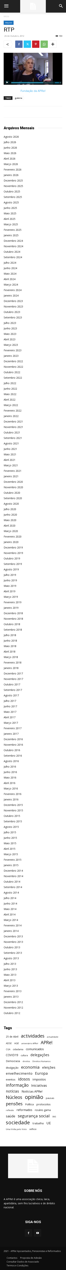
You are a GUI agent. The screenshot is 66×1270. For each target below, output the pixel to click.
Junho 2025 (10, 208)
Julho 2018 (10, 635)
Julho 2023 (10, 323)
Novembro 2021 (13, 427)
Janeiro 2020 (11, 542)
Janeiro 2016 (11, 799)
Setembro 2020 (13, 498)
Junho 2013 (10, 969)
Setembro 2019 (13, 564)
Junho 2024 (10, 268)
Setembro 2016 (13, 755)
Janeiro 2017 (11, 733)
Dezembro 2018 (13, 613)
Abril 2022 (9, 399)
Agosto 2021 (11, 443)
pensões (14, 1104)
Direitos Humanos (41, 1061)
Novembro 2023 (13, 306)
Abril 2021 (9, 460)
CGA (8, 1049)
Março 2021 (11, 465)
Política (29, 1104)
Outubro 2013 (12, 947)
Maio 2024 (10, 273)
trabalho (38, 1123)
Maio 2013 (10, 974)
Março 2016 (11, 788)
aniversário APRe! (29, 1043)
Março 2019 (11, 596)
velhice (32, 1129)
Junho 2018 (10, 640)
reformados (24, 1110)
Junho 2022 (10, 388)
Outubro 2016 (12, 750)
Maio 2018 (10, 646)
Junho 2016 (10, 772)
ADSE (9, 1043)
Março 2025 (11, 224)
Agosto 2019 (11, 569)
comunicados (35, 1049)
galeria (18, 98)
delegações (39, 1055)
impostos (39, 1079)
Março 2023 (11, 345)
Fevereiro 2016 (12, 794)
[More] (53, 44)
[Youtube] (37, 1232)
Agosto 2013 (11, 958)
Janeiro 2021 (11, 476)
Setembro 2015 (13, 821)
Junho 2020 (10, 514)
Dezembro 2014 (13, 870)
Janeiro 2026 (11, 175)
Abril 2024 (9, 279)
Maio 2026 (10, 153)
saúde (10, 1116)
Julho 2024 (10, 262)
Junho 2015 (10, 837)
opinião (34, 1097)
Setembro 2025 (13, 197)
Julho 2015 (10, 832)
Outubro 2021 (12, 432)
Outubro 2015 (12, 816)
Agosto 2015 (11, 827)
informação (17, 1085)
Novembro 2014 (13, 876)
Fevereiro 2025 (12, 230)
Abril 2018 (9, 651)
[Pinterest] (35, 44)
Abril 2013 (9, 980)
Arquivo (8, 22)
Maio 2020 (10, 520)
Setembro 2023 (13, 317)
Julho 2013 (10, 963)
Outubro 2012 (12, 1013)
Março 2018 (11, 657)
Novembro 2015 (13, 810)
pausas (50, 1098)
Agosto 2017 (11, 695)
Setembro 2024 (13, 257)
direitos (26, 1061)
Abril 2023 (9, 339)
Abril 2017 (9, 717)
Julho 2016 (10, 766)
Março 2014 (11, 920)
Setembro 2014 (13, 887)
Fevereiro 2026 (12, 169)
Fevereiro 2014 (12, 925)
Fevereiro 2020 (12, 536)
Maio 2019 (10, 586)
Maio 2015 (10, 843)
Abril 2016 (9, 783)
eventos (10, 1079)
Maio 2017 (10, 712)
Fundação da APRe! (33, 91)
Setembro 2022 (13, 377)
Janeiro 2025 (11, 235)
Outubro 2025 (12, 191)
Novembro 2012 (13, 1007)
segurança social (34, 1116)
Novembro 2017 (13, 679)
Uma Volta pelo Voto (16, 1129)
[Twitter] (27, 44)
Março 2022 (11, 405)
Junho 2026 (10, 147)
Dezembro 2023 (13, 301)
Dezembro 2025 (13, 180)
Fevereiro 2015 (12, 859)
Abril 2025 (9, 219)
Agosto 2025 (11, 202)
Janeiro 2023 (11, 355)
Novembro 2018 (13, 618)
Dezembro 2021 (13, 421)
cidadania (18, 1049)
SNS (54, 1116)
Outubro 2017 (12, 684)
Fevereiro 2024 (12, 290)
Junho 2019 (10, 580)
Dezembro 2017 (13, 673)
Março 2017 (11, 722)
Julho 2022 (10, 383)
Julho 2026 (10, 142)
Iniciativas (39, 1085)
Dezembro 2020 (13, 481)
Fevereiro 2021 (12, 471)
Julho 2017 (10, 701)
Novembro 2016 (13, 744)
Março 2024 (11, 284)
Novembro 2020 (13, 487)
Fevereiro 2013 (12, 991)
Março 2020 (11, 531)
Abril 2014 (9, 914)
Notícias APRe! (32, 1091)
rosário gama (43, 1110)
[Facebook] (19, 44)
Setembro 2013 (13, 953)
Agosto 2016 (11, 761)
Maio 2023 (10, 334)
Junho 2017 (10, 706)
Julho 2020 (10, 509)
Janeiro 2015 (11, 865)
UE (48, 1123)
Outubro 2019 (12, 558)
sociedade (18, 1122)
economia (30, 1067)
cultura (24, 1055)
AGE (16, 1043)
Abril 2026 (9, 158)
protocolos (43, 1104)
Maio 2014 (10, 909)
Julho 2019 (10, 575)
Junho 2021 (10, 449)
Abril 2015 (9, 848)
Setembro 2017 (13, 690)
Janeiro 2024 (11, 295)
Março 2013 (11, 985)
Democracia (13, 1061)
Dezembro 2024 (13, 240)
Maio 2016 (10, 777)
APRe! (47, 1042)
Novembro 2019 (13, 553)
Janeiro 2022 (11, 416)
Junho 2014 (10, 903)
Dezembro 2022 (13, 361)
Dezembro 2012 (13, 1002)
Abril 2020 (9, 525)
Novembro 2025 (13, 186)
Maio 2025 (10, 213)
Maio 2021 (10, 454)
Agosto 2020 (11, 503)
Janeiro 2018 (11, 668)
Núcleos (14, 1097)
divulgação (12, 1067)
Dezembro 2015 (13, 805)
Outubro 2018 (12, 624)
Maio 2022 (10, 394)
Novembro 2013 (13, 942)
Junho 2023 (10, 328)
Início (6, 16)
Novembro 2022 (13, 366)
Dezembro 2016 (13, 739)
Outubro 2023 (12, 312)
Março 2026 (11, 164)
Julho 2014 (10, 898)
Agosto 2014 (11, 892)
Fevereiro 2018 (12, 662)
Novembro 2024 (13, 246)
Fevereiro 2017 (12, 728)
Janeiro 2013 (11, 996)
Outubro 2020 (12, 492)
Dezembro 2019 (13, 547)
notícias (12, 1091)
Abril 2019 (9, 591)
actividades (32, 1036)
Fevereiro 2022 (12, 410)
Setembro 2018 (13, 629)
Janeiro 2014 (11, 931)
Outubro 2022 (12, 372)
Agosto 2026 (11, 136)
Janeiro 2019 (11, 607)
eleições (48, 1067)
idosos (24, 1079)
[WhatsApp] (44, 44)
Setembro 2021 (13, 438)
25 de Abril (12, 1036)
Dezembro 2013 (13, 936)
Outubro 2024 (12, 251)
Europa (41, 1073)
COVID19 (12, 1055)
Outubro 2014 (12, 881)
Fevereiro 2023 (12, 350)
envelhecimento (19, 1073)
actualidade (52, 1036)
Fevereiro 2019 (12, 602)
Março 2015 (11, 854)
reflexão (10, 1110)
